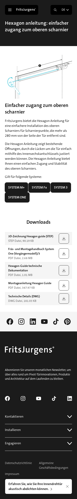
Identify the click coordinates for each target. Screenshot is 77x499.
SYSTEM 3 (61, 187)
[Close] (67, 486)
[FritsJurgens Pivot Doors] (26, 10)
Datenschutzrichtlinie (18, 463)
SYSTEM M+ (16, 187)
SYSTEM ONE (17, 197)
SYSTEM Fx (39, 187)
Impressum (12, 474)
